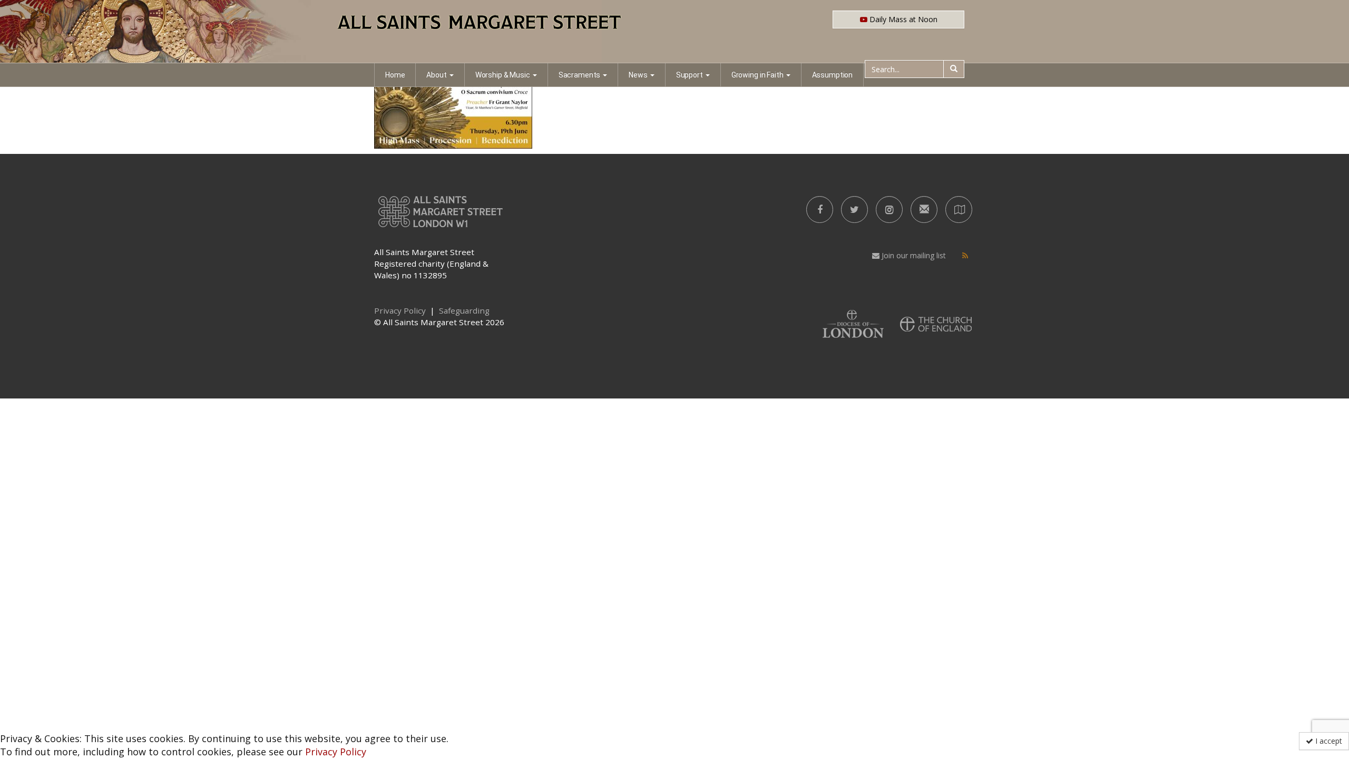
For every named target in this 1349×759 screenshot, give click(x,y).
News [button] (638, 75)
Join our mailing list (912, 255)
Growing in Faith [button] (757, 75)
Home (395, 75)
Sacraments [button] (580, 75)
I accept (1327, 741)
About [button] (436, 75)
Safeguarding (464, 310)
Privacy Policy (335, 751)
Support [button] (689, 75)
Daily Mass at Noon (902, 19)
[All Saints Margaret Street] (674, 31)
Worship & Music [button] (502, 75)
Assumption (832, 75)
